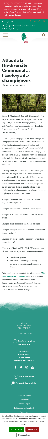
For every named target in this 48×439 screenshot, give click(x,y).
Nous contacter (26, 377)
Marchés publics (24, 354)
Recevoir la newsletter (26, 383)
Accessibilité (24, 400)
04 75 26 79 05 (25, 333)
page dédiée (15, 15)
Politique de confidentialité (24, 408)
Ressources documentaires (24, 360)
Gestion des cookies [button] (24, 395)
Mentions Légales (24, 404)
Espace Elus (30, 26)
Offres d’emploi (24, 357)
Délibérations (24, 352)
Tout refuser (32, 429)
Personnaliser (24, 435)
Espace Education (14, 26)
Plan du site (24, 412)
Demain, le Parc (10, 29)
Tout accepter (16, 429)
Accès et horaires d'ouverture (26, 343)
